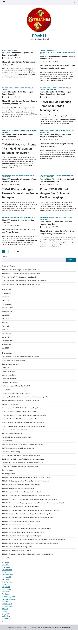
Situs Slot (5, 565)
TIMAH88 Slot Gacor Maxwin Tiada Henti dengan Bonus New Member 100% (27, 517)
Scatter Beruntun (7, 441)
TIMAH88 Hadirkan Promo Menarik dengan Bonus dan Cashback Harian (26, 477)
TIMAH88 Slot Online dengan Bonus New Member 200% (57, 53)
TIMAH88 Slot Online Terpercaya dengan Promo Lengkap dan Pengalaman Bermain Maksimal (33, 539)
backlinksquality (8, 606)
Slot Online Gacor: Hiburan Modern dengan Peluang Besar (21, 455)
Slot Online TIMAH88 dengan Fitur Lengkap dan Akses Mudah (23, 459)
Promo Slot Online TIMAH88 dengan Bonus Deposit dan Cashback (55, 88)
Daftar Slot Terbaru (8, 371)
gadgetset (6, 614)
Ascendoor (47, 627)
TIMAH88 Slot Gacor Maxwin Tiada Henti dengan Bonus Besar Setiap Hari (26, 514)
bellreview (6, 616)
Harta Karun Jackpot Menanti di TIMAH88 (16, 386)
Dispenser (6, 587)
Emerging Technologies (9, 382)
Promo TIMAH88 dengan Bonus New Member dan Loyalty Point (57, 131)
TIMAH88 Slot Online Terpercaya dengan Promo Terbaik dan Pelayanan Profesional (30, 543)
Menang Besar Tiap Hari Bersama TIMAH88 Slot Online (20, 400)
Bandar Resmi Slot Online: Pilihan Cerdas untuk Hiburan (20, 357)
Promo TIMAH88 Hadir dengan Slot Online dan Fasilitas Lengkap (56, 175)
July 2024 (5, 348)
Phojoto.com (7, 582)
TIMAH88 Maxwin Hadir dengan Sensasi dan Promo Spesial (22, 492)
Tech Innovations (7, 470)
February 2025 (7, 333)
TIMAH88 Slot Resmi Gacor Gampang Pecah (17, 547)
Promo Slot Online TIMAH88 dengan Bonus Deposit (17, 88)
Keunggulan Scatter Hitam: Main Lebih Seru (16, 393)
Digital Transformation (48, 50)
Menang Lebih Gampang (10, 404)
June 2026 (5, 300)
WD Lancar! (6, 558)
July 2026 (5, 297)
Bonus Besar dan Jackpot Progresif (13, 360)
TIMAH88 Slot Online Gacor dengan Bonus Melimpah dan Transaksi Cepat (26, 528)
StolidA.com (6, 584)
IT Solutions (6, 389)
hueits (4, 611)
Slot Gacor (6, 601)
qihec (4, 621)
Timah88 (5, 562)
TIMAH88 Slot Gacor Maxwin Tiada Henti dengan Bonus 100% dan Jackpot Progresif (30, 510)
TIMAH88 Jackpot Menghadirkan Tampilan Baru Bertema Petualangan (25, 481)
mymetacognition (8, 596)
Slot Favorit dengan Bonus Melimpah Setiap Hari (18, 448)
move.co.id (6, 577)
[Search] (74, 2)
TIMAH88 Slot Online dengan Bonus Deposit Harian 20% (17, 54)
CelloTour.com (7, 575)
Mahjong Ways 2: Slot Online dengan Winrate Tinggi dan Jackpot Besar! (26, 397)
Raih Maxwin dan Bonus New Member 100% (17, 437)
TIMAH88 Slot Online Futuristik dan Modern (16, 525)
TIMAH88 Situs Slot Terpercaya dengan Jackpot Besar (20, 506)
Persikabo (6, 594)
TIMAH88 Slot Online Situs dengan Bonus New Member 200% (18, 175)
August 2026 (6, 293)
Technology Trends (9, 50)
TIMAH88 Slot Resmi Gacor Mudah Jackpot (16, 550)
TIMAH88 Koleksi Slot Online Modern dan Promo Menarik (21, 484)
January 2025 (6, 337)
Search (4, 256)
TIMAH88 (39, 35)
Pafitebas (5, 592)
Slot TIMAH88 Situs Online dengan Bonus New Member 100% (22, 463)
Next (17, 251)
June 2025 (5, 319)
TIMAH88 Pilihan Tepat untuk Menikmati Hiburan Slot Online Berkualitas (26, 495)
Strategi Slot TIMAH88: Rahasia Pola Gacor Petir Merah (20, 466)
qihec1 (5, 58)
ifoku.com (6, 567)
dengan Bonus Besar (9, 375)
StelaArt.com (7, 572)
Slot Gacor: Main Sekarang (11, 452)
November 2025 (7, 308)
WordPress (66, 627)
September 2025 (7, 311)
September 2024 (8, 340)
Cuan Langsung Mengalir (10, 364)
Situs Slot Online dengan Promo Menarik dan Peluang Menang (22, 444)
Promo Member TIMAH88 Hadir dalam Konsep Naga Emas (56, 218)
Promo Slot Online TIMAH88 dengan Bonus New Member (19, 131)
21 (14, 252)
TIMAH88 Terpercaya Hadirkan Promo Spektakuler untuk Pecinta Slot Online (27, 554)
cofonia (5, 609)
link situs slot (7, 604)
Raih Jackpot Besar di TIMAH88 (12, 433)
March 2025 (6, 330)
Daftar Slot (5, 367)
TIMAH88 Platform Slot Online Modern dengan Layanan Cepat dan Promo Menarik (29, 499)
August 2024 (6, 344)
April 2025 (5, 326)
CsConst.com (7, 570)
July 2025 (5, 315)
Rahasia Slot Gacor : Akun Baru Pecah (14, 430)
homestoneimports (9, 599)
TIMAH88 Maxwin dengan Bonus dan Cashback (18, 218)
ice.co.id (5, 579)
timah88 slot (6, 618)
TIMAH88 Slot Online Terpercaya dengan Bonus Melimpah (21, 536)
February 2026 (7, 304)
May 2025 (5, 322)
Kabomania (6, 589)
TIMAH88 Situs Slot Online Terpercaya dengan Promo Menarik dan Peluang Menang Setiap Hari (34, 503)
